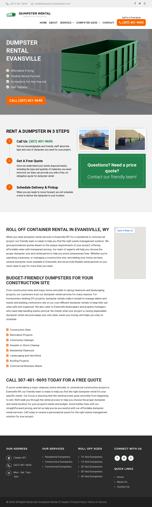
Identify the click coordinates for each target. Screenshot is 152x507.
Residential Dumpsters (57, 457)
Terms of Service (97, 501)
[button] (73, 22)
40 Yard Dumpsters (91, 476)
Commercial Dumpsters (58, 466)
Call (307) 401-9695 (25, 100)
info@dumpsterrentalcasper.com (52, 3)
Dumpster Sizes (86, 22)
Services (66, 22)
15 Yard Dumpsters (91, 461)
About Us (122, 482)
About (53, 22)
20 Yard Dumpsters (91, 466)
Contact (108, 22)
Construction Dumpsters (58, 461)
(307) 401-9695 (18, 3)
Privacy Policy (78, 501)
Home (43, 22)
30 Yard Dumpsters (91, 471)
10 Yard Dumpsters (91, 457)
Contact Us (123, 486)
